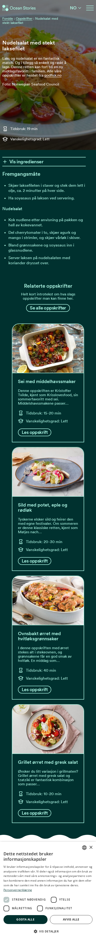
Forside (7, 18)
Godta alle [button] (25, 919)
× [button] (91, 847)
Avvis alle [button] (71, 919)
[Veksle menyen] (90, 8)
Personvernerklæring (17, 890)
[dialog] (48, 890)
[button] (48, 931)
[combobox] (84, 847)
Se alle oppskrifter (48, 308)
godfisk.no (53, 75)
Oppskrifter (24, 18)
